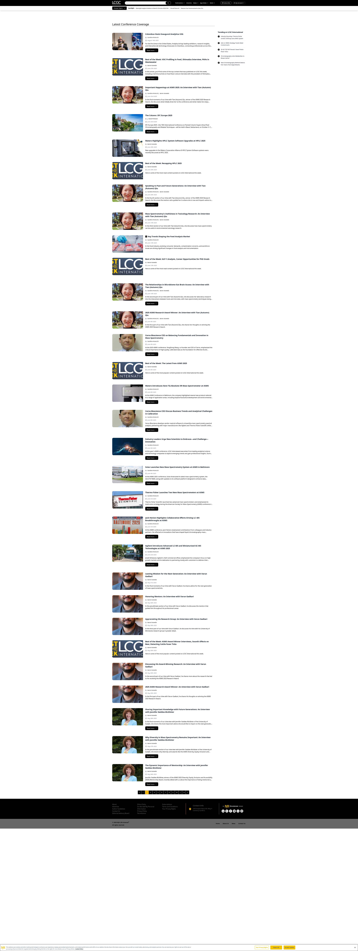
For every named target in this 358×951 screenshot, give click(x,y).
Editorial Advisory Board (120, 813)
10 (176, 792)
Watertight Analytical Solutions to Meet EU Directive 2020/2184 (152, 8)
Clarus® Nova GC (174, 8)
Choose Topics (118, 8)
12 (184, 792)
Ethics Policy (141, 804)
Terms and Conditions (170, 807)
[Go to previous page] (139, 792)
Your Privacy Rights (169, 809)
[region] (179, 947)
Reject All (276, 947)
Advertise (115, 807)
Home (218, 823)
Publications (179, 3)
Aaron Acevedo (152, 65)
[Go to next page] (187, 792)
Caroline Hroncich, (153, 93)
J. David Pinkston (152, 119)
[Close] (355, 947)
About (114, 804)
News (195, 3)
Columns (189, 3)
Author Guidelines (118, 809)
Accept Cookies (289, 947)
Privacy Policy (142, 811)
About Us (226, 823)
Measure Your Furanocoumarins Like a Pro (192, 8)
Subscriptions (167, 804)
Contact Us (116, 811)
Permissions (141, 813)
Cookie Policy (79, 949)
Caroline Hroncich (153, 37)
